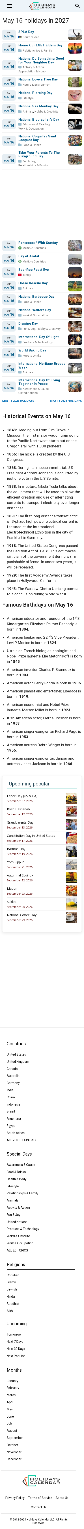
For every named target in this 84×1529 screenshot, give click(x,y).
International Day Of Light (38, 337)
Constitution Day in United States (31, 836)
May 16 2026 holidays (66, 400)
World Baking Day (32, 350)
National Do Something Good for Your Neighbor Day (41, 60)
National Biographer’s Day (38, 119)
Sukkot (12, 902)
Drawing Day (28, 323)
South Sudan (31, 37)
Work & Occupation (31, 128)
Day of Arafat (28, 256)
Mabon (12, 889)
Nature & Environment (36, 84)
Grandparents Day (20, 822)
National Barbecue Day (36, 297)
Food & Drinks (32, 145)
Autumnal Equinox (20, 875)
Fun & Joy (29, 161)
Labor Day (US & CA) (22, 796)
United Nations (28, 393)
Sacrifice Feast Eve (33, 270)
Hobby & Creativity (46, 111)
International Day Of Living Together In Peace (39, 382)
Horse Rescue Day (33, 283)
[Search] (77, 6)
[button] (9, 6)
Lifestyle (28, 98)
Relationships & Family (37, 50)
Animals (28, 111)
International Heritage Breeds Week (41, 365)
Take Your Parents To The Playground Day (39, 154)
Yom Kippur (15, 862)
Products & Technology (38, 342)
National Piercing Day (35, 93)
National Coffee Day (22, 915)
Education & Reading (36, 124)
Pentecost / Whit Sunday (38, 243)
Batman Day (16, 849)
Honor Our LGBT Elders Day (40, 45)
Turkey (27, 275)
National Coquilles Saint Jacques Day (37, 138)
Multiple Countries (34, 248)
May (9, 36)
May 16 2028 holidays (18, 400)
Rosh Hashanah (18, 809)
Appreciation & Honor (32, 71)
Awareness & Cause (36, 388)
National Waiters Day (34, 310)
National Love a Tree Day (38, 79)
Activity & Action (33, 67)
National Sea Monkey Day (38, 106)
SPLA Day (26, 32)
